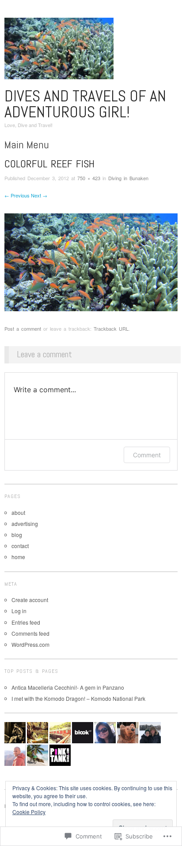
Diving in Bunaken (128, 178)
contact (20, 545)
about (18, 512)
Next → (39, 195)
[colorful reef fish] (91, 261)
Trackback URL (111, 328)
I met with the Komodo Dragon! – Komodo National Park (78, 698)
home (18, 556)
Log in (19, 610)
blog (16, 534)
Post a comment (22, 328)
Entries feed (25, 622)
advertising (24, 523)
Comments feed (30, 633)
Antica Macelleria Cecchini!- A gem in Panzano (67, 687)
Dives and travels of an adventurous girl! (85, 104)
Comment (147, 455)
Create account (29, 599)
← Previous (17, 195)
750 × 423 (88, 178)
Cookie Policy (29, 811)
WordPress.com (30, 644)
